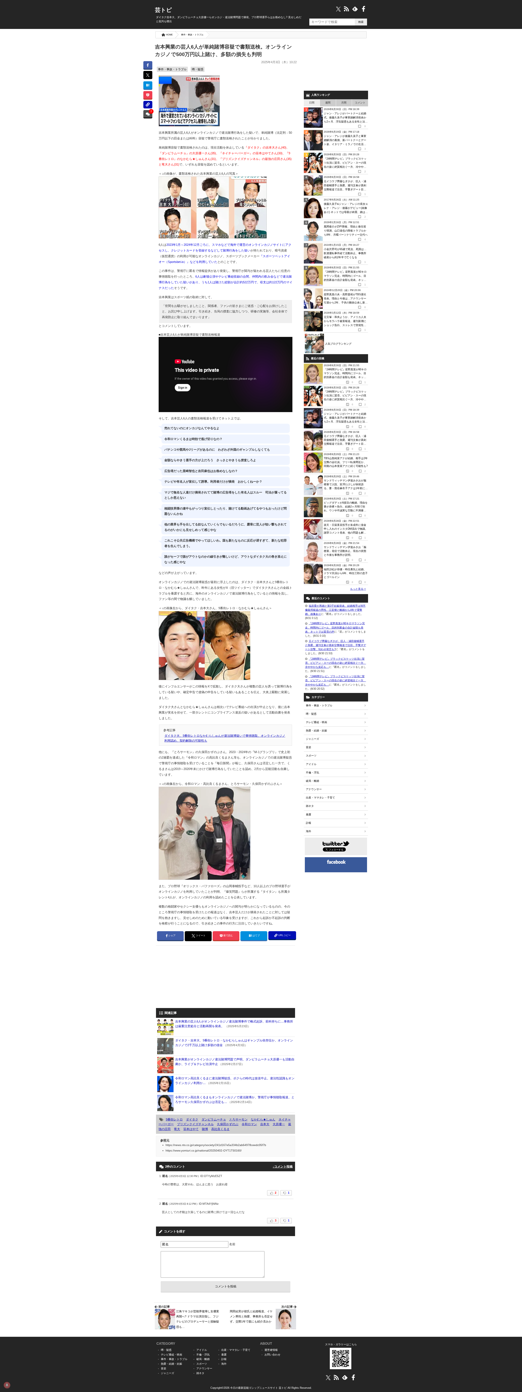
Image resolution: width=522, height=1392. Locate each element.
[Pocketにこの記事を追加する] (147, 95)
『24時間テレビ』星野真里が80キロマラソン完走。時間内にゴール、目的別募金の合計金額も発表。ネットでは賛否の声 (335, 627)
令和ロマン (249, 1124)
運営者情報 (271, 1349)
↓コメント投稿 (283, 1166)
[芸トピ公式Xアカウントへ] (328, 1377)
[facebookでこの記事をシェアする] (147, 65)
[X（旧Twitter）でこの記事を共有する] (147, 75)
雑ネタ (310, 805)
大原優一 (279, 1124)
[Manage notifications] (7, 1385)
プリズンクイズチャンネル (195, 1124)
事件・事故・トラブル (192, 34)
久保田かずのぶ (227, 1124)
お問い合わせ (272, 1354)
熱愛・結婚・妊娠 (316, 730)
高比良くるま (220, 1129)
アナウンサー (314, 789)
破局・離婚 (312, 780)
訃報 (308, 822)
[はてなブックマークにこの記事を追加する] (147, 85)
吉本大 (264, 1124)
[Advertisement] (190, 977)
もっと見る (358, 588)
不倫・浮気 (312, 772)
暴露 (308, 814)
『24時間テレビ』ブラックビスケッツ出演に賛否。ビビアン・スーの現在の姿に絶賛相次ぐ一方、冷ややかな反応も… (335, 662)
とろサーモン (238, 1119)
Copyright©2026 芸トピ (261, 1387)
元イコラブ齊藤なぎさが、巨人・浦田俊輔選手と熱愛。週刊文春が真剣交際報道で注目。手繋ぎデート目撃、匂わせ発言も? (335, 645)
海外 (308, 831)
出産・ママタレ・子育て (320, 797)
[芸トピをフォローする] (338, 8)
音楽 (308, 747)
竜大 (177, 1129)
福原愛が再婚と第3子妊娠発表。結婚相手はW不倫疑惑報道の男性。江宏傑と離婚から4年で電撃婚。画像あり (335, 609)
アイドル (311, 764)
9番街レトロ (174, 1119)
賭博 (205, 1129)
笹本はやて (191, 1129)
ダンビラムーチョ (213, 1119)
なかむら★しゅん (263, 1119)
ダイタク (192, 1119)
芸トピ (163, 10)
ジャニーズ (312, 738)
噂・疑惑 (197, 69)
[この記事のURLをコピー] (147, 104)
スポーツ (311, 755)
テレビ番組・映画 (316, 722)
